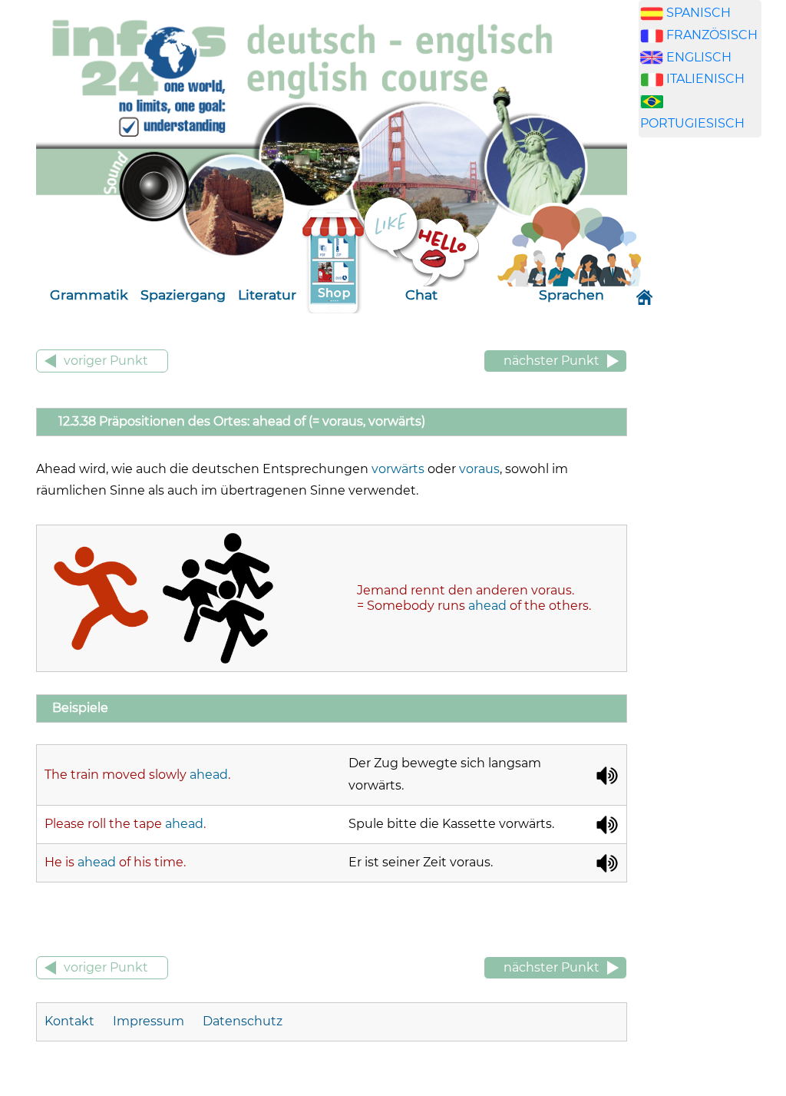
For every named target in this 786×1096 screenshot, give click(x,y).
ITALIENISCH (705, 78)
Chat (421, 294)
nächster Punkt (551, 360)
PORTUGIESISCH (692, 123)
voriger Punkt (106, 360)
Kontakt (71, 1021)
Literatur (267, 294)
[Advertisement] (711, 390)
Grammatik (89, 294)
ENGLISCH (699, 57)
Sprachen (571, 294)
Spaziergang (183, 294)
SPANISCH (698, 12)
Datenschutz (242, 1021)
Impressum (148, 1021)
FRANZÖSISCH (712, 35)
